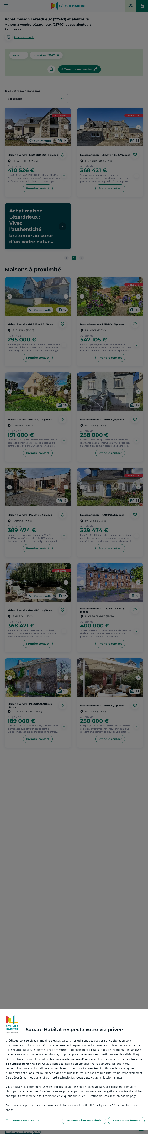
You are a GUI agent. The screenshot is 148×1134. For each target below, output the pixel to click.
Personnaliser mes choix (84, 1120)
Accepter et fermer (126, 1120)
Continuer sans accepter (23, 1120)
